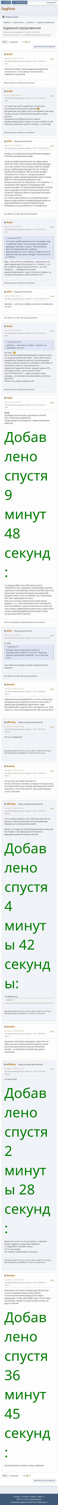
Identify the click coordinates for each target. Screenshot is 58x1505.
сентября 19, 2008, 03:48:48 (14, 1031)
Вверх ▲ (41, 1497)
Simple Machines (35, 1499)
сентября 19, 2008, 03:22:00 (14, 726)
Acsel (9, 54)
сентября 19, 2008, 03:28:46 (14, 770)
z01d (9, 141)
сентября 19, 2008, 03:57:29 (14, 1069)
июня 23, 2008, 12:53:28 (12, 402)
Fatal (9, 397)
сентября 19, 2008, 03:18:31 (14, 689)
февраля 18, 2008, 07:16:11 (14, 58)
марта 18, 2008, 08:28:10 (13, 145)
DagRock (8, 9)
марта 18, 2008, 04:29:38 (13, 226)
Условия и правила (29, 1497)
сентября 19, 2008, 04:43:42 (14, 1280)
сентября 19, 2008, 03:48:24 (14, 808)
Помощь (17, 1497)
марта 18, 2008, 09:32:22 (13, 330)
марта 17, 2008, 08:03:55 (13, 95)
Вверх (5, 1476)
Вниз (5, 42)
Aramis (11, 684)
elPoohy (11, 722)
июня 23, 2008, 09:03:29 (12, 635)
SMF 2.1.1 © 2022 (23, 1499)
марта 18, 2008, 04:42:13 (13, 296)
